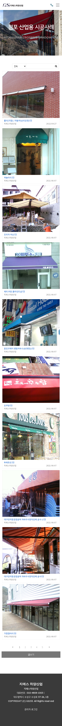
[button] (31, 709)
